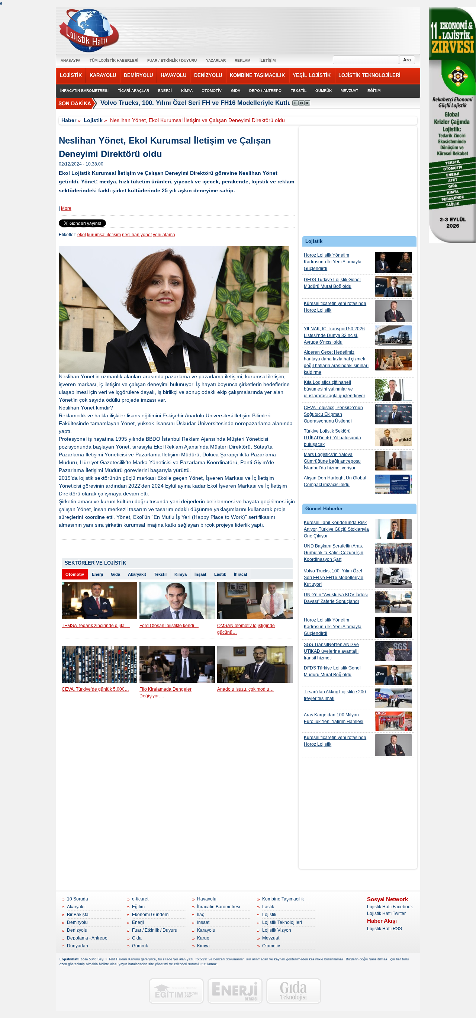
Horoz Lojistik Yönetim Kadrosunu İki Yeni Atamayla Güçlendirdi (332, 262)
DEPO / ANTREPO (265, 91)
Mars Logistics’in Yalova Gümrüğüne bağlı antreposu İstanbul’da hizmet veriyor (332, 461)
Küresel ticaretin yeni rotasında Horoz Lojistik (335, 307)
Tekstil (160, 574)
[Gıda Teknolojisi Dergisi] (293, 991)
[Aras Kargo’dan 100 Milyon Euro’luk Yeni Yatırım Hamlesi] (393, 721)
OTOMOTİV (212, 91)
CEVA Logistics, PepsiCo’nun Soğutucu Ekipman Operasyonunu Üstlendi (333, 414)
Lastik (220, 574)
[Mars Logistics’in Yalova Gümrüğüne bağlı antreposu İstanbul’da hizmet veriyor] (393, 461)
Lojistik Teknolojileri (282, 922)
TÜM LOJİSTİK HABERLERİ (114, 60)
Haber (68, 120)
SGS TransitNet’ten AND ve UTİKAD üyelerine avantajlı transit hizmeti (331, 651)
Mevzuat (270, 938)
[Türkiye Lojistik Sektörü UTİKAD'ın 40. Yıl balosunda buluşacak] (393, 437)
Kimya (180, 574)
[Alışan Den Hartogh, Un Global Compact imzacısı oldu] (393, 484)
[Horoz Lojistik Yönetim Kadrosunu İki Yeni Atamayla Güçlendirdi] (393, 262)
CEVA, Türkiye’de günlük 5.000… (95, 689)
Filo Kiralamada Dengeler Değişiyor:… (165, 693)
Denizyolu (77, 930)
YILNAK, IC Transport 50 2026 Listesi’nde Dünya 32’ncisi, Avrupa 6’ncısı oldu (334, 335)
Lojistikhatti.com (74, 959)
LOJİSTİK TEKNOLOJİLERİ (369, 75)
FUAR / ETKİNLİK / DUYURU (172, 60)
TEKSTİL (298, 91)
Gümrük (140, 945)
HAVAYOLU (173, 75)
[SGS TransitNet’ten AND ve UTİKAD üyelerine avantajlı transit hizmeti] (393, 651)
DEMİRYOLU (138, 75)
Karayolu (206, 930)
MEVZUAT (349, 91)
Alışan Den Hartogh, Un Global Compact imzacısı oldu (335, 481)
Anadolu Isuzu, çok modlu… (245, 689)
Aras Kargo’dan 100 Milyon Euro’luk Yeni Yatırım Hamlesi (333, 718)
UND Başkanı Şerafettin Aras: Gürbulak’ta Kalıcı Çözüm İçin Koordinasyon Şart (333, 552)
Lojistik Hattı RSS (384, 928)
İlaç (200, 914)
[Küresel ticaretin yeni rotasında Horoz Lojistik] (393, 311)
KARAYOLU (103, 75)
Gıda (115, 574)
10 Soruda (77, 899)
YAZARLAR (216, 60)
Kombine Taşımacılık (283, 899)
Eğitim (138, 906)
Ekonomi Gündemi (151, 914)
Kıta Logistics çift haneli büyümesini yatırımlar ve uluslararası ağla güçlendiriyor (334, 389)
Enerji (97, 574)
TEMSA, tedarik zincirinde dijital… (96, 625)
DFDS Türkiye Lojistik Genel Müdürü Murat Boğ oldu (332, 283)
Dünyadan (77, 945)
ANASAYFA (70, 60)
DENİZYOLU (208, 75)
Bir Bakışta (78, 914)
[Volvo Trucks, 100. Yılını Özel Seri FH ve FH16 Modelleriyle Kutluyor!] (393, 578)
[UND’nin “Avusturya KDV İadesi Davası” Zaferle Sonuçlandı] (393, 602)
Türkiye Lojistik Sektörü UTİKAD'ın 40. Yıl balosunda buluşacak (332, 437)
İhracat (240, 574)
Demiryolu (77, 922)
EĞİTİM (373, 91)
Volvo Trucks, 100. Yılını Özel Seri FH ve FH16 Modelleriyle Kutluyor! (201, 102)
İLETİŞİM (268, 60)
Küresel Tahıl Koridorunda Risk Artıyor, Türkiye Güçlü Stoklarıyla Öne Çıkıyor (336, 529)
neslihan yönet (137, 234)
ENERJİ (165, 91)
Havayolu (206, 899)
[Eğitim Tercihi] (176, 991)
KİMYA (187, 91)
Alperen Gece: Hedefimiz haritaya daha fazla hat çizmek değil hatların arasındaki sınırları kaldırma (336, 362)
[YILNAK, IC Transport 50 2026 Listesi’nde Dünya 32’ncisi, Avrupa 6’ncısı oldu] (393, 335)
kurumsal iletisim (104, 234)
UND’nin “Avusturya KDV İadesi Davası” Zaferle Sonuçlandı (336, 598)
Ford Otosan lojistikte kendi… (169, 625)
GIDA (235, 91)
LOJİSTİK (71, 75)
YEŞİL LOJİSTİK (312, 75)
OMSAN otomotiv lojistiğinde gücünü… (246, 629)
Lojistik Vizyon (276, 930)
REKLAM (242, 60)
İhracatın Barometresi (218, 906)
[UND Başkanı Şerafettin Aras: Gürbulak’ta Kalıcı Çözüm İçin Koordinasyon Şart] (393, 553)
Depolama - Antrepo (87, 938)
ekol (81, 234)
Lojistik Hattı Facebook (390, 906)
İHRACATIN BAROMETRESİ (84, 91)
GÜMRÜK (323, 91)
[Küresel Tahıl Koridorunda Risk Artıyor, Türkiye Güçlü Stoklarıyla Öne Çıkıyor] (393, 529)
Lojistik (93, 120)
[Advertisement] (358, 183)
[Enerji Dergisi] (235, 991)
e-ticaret (140, 899)
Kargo (203, 938)
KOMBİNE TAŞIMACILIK (257, 75)
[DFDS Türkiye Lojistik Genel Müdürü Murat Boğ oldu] (393, 286)
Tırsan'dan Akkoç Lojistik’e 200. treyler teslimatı (335, 695)
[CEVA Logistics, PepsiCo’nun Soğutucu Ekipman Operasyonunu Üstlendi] (393, 414)
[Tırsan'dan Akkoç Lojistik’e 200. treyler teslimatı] (393, 698)
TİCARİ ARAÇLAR (133, 91)
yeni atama (164, 234)
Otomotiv (74, 574)
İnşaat (200, 574)
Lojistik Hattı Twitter (386, 913)
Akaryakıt (137, 574)
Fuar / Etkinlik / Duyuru (154, 930)
